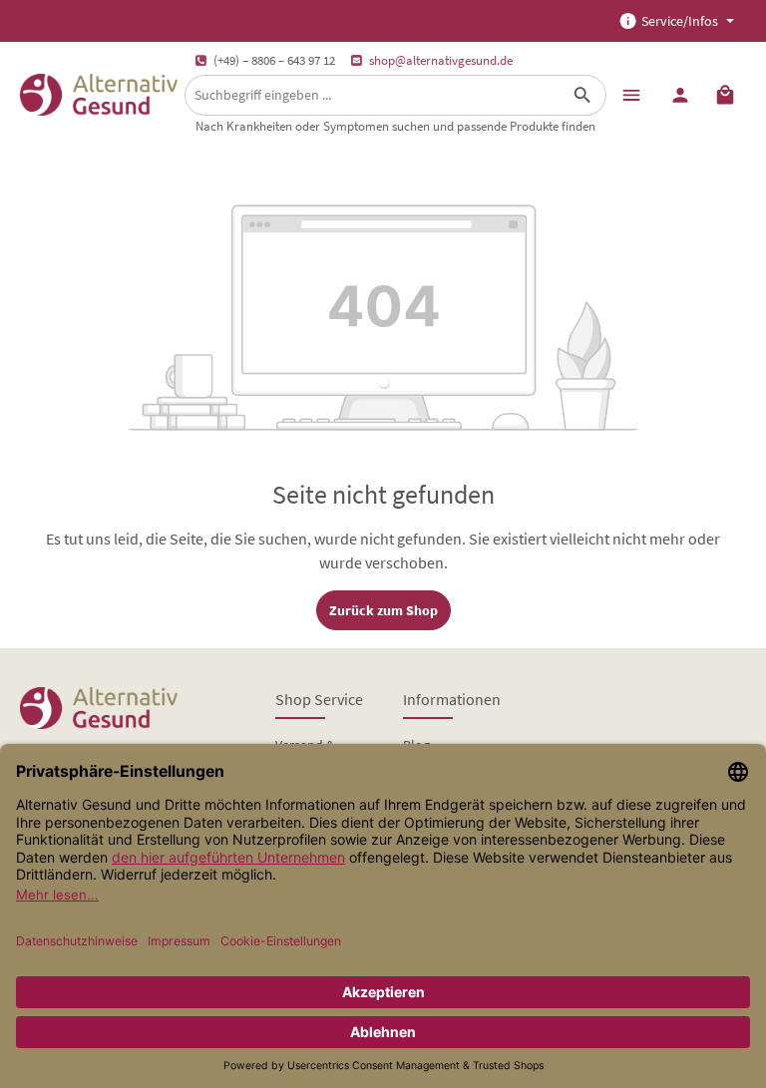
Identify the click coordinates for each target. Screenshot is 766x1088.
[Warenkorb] (725, 94)
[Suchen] (583, 95)
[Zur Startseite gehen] (99, 95)
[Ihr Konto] (679, 94)
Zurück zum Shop (383, 610)
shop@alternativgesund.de (441, 60)
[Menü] (630, 94)
